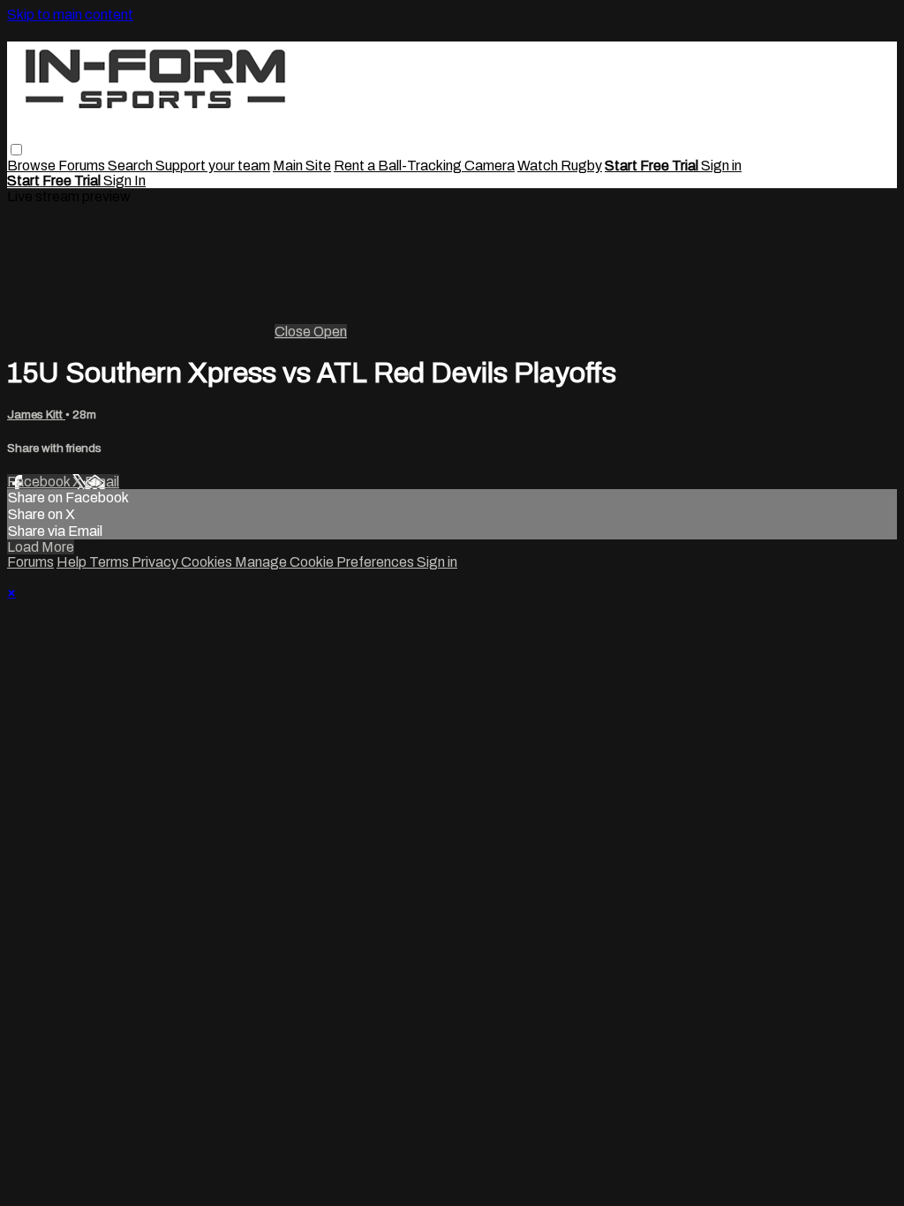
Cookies (208, 561)
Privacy (156, 561)
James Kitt (36, 414)
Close (294, 331)
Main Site (302, 165)
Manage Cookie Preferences (326, 561)
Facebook (39, 481)
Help (72, 561)
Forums (83, 165)
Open (330, 331)
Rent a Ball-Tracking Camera (424, 165)
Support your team (212, 165)
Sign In (124, 180)
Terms (110, 561)
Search (131, 165)
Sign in (721, 165)
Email (102, 481)
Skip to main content (70, 14)
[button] (16, 149)
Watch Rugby (559, 165)
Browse (32, 165)
